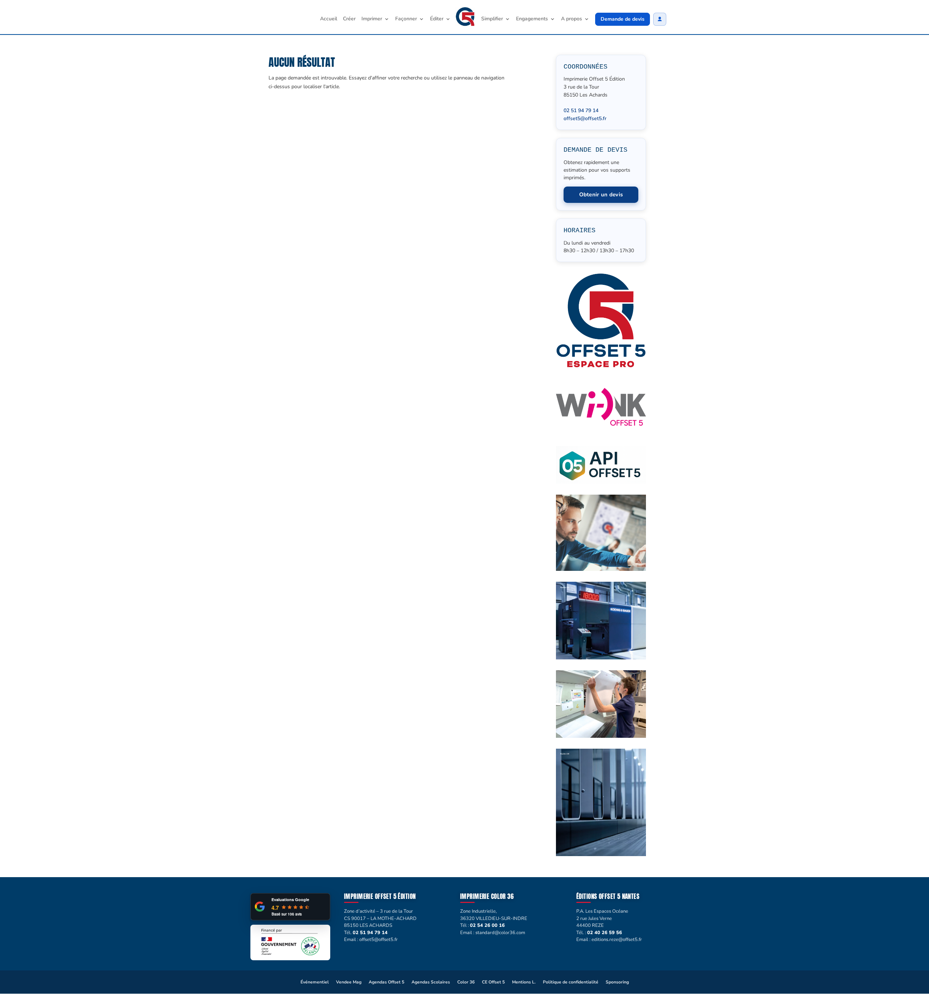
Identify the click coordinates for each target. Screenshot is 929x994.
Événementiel (314, 982)
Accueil (328, 19)
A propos (571, 19)
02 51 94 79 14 (581, 110)
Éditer (436, 19)
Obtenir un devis (601, 194)
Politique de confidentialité (570, 982)
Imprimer (371, 19)
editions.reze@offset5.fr (617, 939)
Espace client (659, 19)
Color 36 (466, 982)
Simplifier (492, 19)
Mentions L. (524, 982)
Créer (349, 19)
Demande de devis (622, 19)
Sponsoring (617, 982)
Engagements (532, 19)
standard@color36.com (500, 932)
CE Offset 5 (493, 982)
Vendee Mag (348, 982)
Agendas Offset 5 (386, 982)
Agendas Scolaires (431, 982)
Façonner (406, 19)
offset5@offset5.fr (585, 118)
